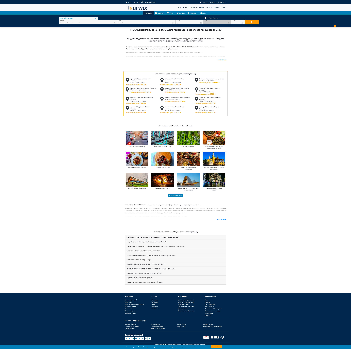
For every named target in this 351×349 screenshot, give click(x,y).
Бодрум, (181, 324)
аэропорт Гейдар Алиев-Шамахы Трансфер (172, 110)
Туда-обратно (213, 18)
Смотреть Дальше (175, 195)
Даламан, (208, 324)
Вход (204, 2)
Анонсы (207, 302)
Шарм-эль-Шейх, (158, 329)
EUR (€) (222, 2)
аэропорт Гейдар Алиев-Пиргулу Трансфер (138, 110)
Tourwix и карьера (130, 311)
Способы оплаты (130, 309)
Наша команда (209, 306)
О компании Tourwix (197, 7)
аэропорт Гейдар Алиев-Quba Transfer (177, 90)
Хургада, (129, 329)
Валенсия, (130, 324)
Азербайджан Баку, (212, 326)
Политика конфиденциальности (134, 304)
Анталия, (155, 324)
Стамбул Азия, (157, 326)
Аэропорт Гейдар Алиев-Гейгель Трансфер (172, 82)
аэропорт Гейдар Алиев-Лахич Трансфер (177, 99)
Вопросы (208, 7)
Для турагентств (183, 309)
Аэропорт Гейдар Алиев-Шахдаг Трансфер (143, 90)
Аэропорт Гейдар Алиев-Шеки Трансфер (211, 81)
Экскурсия (155, 306)
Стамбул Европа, (132, 326)
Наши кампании (210, 304)
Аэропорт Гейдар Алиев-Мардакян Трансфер (207, 91)
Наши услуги (128, 302)
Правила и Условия (130, 306)
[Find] (252, 22)
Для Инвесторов (183, 304)
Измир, (181, 326)
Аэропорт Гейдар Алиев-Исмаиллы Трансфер (207, 100)
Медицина (155, 302)
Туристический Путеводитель (214, 309)
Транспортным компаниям (186, 306)
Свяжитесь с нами (219, 7)
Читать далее (221, 60)
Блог (186, 7)
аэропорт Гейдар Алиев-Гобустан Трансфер (207, 110)
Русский (212, 2)
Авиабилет (155, 309)
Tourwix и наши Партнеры (186, 311)
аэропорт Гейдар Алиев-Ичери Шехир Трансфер (139, 100)
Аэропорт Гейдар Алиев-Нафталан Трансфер (138, 82)
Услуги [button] (180, 7)
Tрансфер (155, 300)
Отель (153, 304)
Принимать (216, 347)
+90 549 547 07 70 (150, 2)
